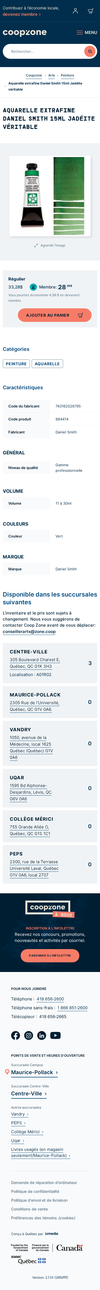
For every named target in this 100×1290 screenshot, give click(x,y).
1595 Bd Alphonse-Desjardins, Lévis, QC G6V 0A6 (31, 792)
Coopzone (34, 75)
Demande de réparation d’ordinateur (44, 1182)
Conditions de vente (29, 1209)
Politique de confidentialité (35, 1191)
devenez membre (20, 14)
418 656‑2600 (50, 999)
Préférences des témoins (43, 1217)
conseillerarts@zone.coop (29, 631)
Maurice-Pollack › (34, 1072)
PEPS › (18, 1123)
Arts (51, 75)
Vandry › (19, 1114)
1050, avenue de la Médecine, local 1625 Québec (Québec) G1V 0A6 (31, 747)
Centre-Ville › (29, 1093)
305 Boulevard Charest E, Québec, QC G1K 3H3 (35, 663)
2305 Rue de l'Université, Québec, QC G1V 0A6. (34, 706)
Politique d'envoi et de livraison (39, 1200)
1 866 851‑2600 (73, 1008)
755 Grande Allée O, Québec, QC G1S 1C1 (30, 830)
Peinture (67, 75)
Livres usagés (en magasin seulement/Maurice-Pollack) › (40, 1152)
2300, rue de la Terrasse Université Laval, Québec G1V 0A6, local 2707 (34, 868)
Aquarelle (47, 363)
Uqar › (17, 1140)
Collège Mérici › (27, 1132)
